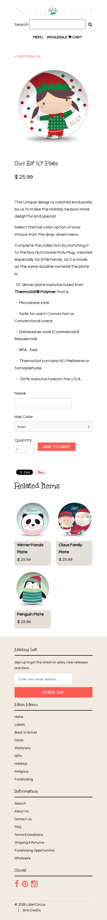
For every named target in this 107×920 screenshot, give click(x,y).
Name (20, 393)
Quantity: (23, 440)
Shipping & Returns (29, 842)
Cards (19, 740)
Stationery (23, 748)
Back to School (26, 732)
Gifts (18, 756)
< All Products (28, 56)
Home (19, 717)
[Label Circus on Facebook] (17, 884)
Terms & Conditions (29, 835)
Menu (38, 37)
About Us (21, 811)
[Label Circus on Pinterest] (25, 884)
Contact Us (23, 819)
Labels (20, 724)
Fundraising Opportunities (35, 850)
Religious (21, 771)
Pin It (40, 472)
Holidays (21, 764)
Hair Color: (24, 417)
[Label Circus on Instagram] (34, 884)
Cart (76, 37)
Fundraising (24, 779)
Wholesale (57, 37)
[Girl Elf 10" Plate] (53, 104)
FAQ (18, 827)
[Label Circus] (53, 12)
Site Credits (32, 910)
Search (21, 24)
